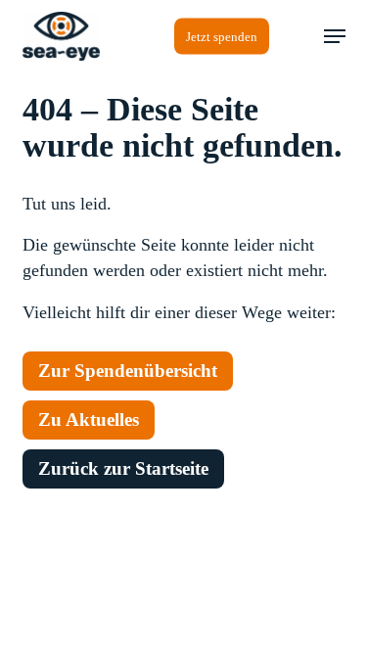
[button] (334, 36)
